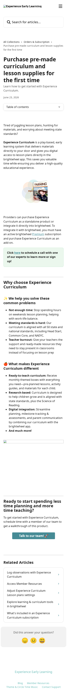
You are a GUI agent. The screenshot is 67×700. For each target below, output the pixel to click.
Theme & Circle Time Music (22, 687)
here (17, 253)
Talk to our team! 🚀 (33, 536)
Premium (38, 234)
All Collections (11, 42)
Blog (20, 683)
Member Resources (38, 683)
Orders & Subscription (36, 42)
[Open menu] (60, 6)
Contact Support (51, 687)
